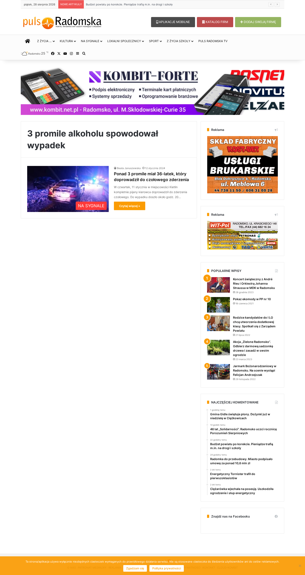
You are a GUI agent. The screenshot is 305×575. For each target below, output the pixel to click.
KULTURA (66, 41)
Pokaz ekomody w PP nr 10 (252, 299)
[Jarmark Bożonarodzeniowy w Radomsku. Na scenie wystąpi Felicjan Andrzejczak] (218, 372)
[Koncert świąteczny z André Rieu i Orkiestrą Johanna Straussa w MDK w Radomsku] (218, 285)
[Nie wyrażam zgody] (300, 566)
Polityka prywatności (166, 568)
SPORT (154, 41)
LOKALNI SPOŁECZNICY (124, 41)
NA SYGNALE (90, 41)
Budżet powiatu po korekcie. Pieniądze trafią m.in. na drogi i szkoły (125, 4)
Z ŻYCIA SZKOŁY (178, 41)
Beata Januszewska (129, 168)
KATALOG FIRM (216, 22)
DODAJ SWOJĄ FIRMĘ (259, 22)
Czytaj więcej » (129, 206)
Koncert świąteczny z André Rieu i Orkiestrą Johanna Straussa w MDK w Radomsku (254, 283)
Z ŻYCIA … (44, 41)
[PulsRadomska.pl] (62, 22)
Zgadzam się (135, 568)
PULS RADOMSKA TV (212, 41)
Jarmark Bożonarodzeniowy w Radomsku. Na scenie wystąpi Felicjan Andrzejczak (254, 370)
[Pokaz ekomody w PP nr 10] (218, 305)
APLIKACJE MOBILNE (174, 22)
